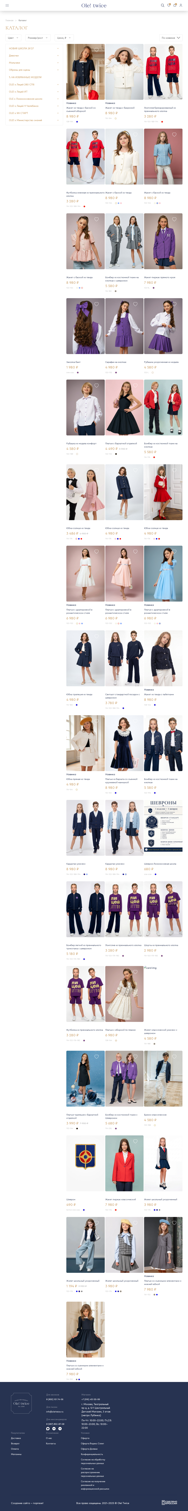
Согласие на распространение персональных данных (92, 1472)
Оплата (15, 1448)
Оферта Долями (89, 1448)
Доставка (16, 1438)
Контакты (51, 1443)
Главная (9, 20)
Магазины (16, 1454)
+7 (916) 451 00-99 (90, 1399)
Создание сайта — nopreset (27, 1503)
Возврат (15, 1443)
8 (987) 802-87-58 (55, 1423)
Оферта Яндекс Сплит (92, 1443)
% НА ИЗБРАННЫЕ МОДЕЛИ (25, 77)
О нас (49, 1438)
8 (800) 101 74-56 (54, 1399)
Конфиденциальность (92, 1454)
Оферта (85, 1438)
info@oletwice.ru (54, 1411)
